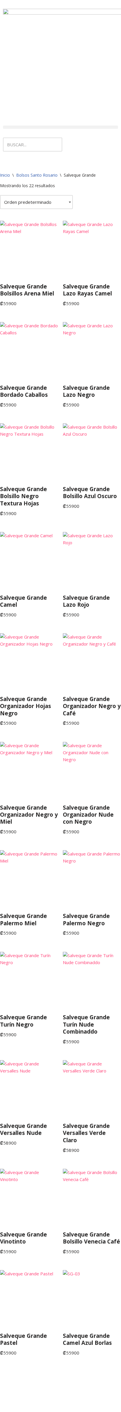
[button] (60, 127)
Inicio (5, 175)
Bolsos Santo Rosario (37, 175)
